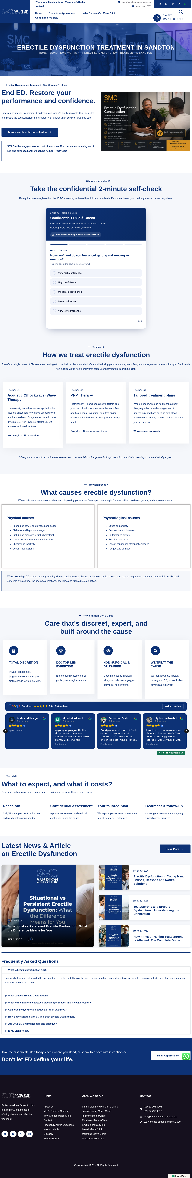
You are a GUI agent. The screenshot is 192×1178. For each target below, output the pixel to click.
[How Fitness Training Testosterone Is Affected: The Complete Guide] (113, 936)
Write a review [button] (173, 706)
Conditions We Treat (46, 17)
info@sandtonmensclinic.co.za (136, 2)
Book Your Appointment (62, 13)
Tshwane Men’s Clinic (93, 1116)
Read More (15, 939)
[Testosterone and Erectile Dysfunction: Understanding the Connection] (113, 907)
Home (38, 13)
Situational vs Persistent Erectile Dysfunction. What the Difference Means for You (47, 928)
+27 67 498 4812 (153, 1111)
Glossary (48, 1134)
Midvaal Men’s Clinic (93, 1138)
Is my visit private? (18, 1031)
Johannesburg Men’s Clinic (96, 1111)
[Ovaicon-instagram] (179, 4)
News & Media (51, 1129)
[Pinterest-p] (173, 4)
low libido (62, 581)
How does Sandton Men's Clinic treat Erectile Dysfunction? (41, 1016)
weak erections (48, 581)
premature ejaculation (84, 581)
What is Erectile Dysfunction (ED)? (27, 970)
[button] (186, 731)
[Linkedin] (160, 4)
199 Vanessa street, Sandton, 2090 (162, 1122)
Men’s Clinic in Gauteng (56, 1111)
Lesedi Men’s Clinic (92, 1129)
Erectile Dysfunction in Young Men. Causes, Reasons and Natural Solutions (159, 880)
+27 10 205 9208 (173, 19)
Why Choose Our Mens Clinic (99, 13)
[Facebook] (166, 4)
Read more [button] (60, 744)
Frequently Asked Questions (59, 1125)
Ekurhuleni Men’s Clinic (94, 1120)
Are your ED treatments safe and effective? (32, 1023)
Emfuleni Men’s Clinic (93, 1125)
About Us (49, 1106)
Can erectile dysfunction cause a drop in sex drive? (37, 1009)
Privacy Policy (51, 1138)
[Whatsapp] (185, 4)
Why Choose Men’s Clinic (57, 1116)
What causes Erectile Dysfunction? (28, 995)
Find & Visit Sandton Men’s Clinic (100, 1106)
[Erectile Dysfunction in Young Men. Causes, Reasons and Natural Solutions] (113, 877)
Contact (48, 1120)
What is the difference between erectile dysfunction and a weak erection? (49, 1002)
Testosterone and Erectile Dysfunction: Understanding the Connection (156, 910)
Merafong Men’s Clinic (94, 1134)
